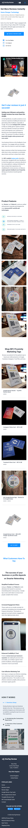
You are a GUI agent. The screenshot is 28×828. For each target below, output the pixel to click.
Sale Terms (5, 823)
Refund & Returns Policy (8, 820)
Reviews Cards (6, 787)
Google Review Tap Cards (8, 792)
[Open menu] (25, 2)
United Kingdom (14, 775)
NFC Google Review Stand (9, 794)
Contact (4, 802)
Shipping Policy (6, 825)
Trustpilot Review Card (8, 797)
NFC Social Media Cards (8, 799)
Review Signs (5, 790)
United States (14, 778)
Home (3, 785)
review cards (14, 158)
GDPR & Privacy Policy (7, 818)
